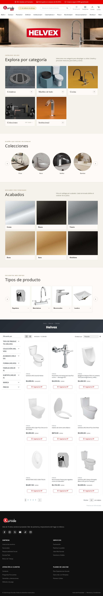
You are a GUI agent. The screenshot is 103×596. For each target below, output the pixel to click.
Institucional (37, 15)
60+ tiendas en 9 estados (25, 2)
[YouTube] (20, 532)
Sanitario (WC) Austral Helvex (34, 376)
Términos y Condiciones (93, 592)
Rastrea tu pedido (59, 548)
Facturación (57, 544)
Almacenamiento (80, 15)
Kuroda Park (6, 555)
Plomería (19, 15)
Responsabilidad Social (9, 551)
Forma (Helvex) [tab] (9, 363)
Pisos (59, 15)
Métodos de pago (8, 582)
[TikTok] (25, 532)
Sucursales (6, 548)
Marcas (51, 323)
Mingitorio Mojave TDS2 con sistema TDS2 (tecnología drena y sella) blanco (89, 377)
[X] (15, 532)
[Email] (31, 532)
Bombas (92, 15)
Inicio (45, 323)
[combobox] (55, 8)
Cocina (10, 15)
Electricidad (68, 15)
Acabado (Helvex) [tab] (9, 357)
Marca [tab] (6, 382)
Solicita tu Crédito (59, 555)
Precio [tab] (6, 387)
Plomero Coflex (58, 578)
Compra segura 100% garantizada (77, 2)
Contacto (5, 571)
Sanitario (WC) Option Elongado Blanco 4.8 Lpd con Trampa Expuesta (87, 481)
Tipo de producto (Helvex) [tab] (9, 342)
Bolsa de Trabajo (7, 559)
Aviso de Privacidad (78, 592)
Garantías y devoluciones (10, 578)
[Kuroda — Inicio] (9, 524)
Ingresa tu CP (37, 387)
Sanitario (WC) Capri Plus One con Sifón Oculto (37, 428)
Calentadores (49, 15)
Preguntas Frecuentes (9, 575)
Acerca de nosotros (8, 544)
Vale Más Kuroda (58, 551)
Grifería (27, 15)
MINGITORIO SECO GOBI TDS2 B (35, 479)
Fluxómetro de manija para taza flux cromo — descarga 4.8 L (63, 376)
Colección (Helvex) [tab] (9, 350)
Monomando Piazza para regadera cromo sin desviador (62, 480)
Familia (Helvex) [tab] (9, 369)
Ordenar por (78, 337)
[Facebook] (4, 532)
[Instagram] (10, 532)
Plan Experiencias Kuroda (61, 571)
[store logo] (8, 8)
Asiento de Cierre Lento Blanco (61, 427)
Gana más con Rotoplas (60, 575)
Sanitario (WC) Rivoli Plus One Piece (88, 427)
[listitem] (20, 80)
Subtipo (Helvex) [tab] (9, 376)
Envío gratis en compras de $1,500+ (50, 2)
